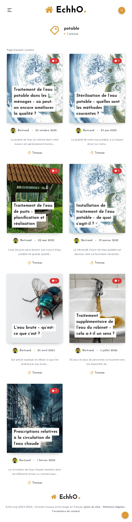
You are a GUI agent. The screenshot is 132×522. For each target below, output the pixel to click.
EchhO (68, 10)
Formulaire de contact (66, 511)
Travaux (37, 153)
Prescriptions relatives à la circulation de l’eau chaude (35, 438)
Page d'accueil (15, 50)
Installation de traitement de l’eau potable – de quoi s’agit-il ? (95, 215)
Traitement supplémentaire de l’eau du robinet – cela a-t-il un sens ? (95, 325)
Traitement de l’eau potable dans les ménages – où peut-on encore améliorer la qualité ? (34, 102)
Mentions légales (113, 507)
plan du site (92, 507)
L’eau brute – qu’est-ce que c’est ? (34, 331)
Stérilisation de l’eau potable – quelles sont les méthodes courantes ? (98, 105)
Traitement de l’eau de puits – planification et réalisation (33, 215)
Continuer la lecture (49, 113)
